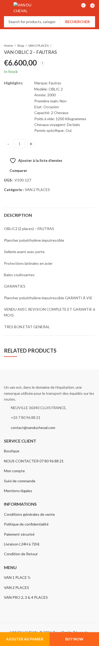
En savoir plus (70, 22)
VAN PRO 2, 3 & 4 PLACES (26, 597)
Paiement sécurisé (19, 534)
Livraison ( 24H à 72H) (21, 544)
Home (8, 45)
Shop (20, 45)
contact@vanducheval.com (33, 427)
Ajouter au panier (24, 639)
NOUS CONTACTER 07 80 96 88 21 (34, 461)
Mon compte (14, 471)
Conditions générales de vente (29, 514)
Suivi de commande (19, 481)
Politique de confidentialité (26, 524)
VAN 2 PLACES (38, 45)
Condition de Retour (21, 554)
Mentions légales (18, 490)
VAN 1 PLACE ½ (17, 577)
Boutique (11, 451)
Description (18, 215)
